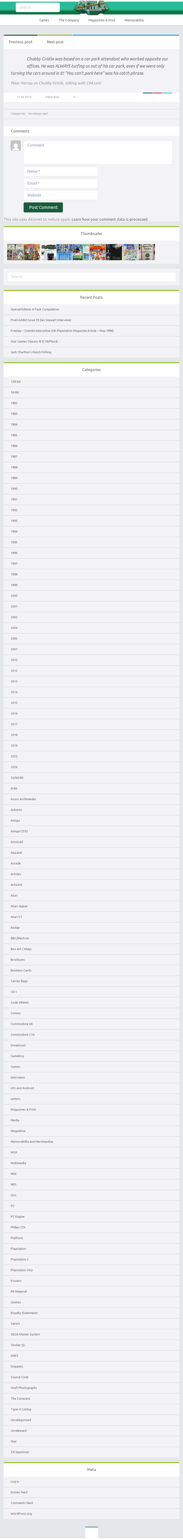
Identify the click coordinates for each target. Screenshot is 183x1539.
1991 (14, 499)
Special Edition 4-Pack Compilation (35, 309)
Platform (17, 1238)
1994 (14, 531)
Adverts (16, 809)
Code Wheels (20, 1002)
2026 (14, 767)
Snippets (17, 1366)
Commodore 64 (21, 1023)
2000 (14, 595)
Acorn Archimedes (23, 799)
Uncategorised (38, 113)
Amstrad (17, 841)
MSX (14, 1152)
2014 (14, 692)
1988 (14, 467)
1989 (14, 478)
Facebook (147, 97)
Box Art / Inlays (21, 949)
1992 (14, 510)
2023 (14, 756)
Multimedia (18, 1163)
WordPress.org (21, 1513)
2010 (14, 660)
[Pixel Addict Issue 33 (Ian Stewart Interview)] (32, 246)
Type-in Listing (21, 1409)
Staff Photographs (24, 1387)
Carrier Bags (19, 981)
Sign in (176, 7)
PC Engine (18, 1216)
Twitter (167, 97)
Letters (15, 1098)
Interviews (18, 1077)
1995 (14, 542)
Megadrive (18, 1130)
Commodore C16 (22, 1034)
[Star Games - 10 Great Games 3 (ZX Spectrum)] (97, 246)
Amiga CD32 (19, 831)
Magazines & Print (101, 20)
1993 (14, 520)
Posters (16, 1280)
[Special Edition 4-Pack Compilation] (15, 246)
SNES (14, 1355)
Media (15, 1120)
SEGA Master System (25, 1334)
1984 (14, 424)
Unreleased (18, 1430)
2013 (14, 681)
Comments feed (22, 1503)
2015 (14, 702)
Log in (15, 1481)
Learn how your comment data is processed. (110, 219)
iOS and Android (22, 1088)
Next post (55, 42)
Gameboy (17, 1056)
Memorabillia (134, 20)
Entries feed (19, 1492)
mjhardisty (53, 96)
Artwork (16, 884)
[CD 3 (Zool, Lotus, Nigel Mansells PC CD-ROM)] (114, 246)
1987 (14, 456)
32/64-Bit (17, 777)
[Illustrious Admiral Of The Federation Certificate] (147, 246)
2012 (14, 670)
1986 (14, 445)
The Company (69, 20)
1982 (14, 403)
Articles (16, 874)
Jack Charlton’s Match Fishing (31, 352)
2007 (14, 649)
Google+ (157, 97)
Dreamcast (18, 1045)
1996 (14, 552)
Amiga (15, 820)
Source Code (20, 1377)
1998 (14, 574)
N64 (13, 1173)
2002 (14, 617)
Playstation (18, 1248)
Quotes (16, 1302)
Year (14, 1441)
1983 (14, 413)
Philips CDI (18, 1227)
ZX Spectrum (20, 1452)
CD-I (14, 991)
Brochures (18, 959)
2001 (14, 606)
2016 (14, 713)
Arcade (16, 863)
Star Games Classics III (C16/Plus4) (34, 341)
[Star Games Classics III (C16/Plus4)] (64, 246)
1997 (14, 563)
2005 (14, 638)
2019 (14, 745)
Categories (7, 7)
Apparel (16, 852)
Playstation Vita (22, 1270)
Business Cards (21, 970)
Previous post (20, 42)
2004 (14, 627)
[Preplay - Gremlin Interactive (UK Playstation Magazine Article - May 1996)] (48, 246)
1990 (14, 488)
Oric (13, 1195)
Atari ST (16, 916)
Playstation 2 (20, 1259)
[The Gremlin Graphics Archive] (91, 7)
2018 (14, 734)
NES (13, 1184)
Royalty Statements (24, 1312)
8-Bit (14, 788)
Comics (16, 1013)
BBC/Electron (20, 938)
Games (44, 20)
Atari (14, 895)
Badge (15, 927)
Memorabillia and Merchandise (32, 1141)
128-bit (16, 381)
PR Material (19, 1291)
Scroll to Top (168, 1523)
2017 (14, 724)
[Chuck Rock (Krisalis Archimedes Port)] (130, 246)
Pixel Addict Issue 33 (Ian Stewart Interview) (41, 320)
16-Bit (15, 392)
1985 (14, 435)
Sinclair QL (18, 1345)
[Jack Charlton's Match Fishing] (81, 246)
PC (13, 1205)
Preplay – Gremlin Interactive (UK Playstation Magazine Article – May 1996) (62, 330)
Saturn (15, 1323)
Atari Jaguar (19, 906)
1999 (14, 585)
